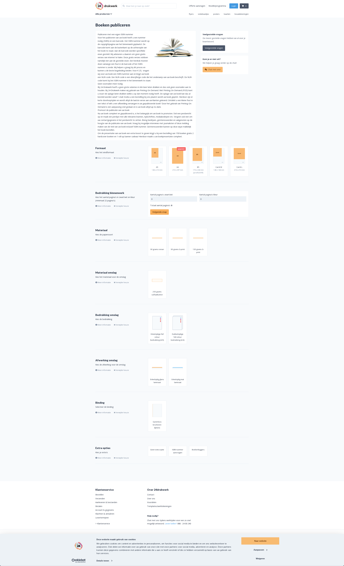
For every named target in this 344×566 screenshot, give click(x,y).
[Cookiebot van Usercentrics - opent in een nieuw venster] (78, 561)
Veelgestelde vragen (214, 48)
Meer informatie (104, 158)
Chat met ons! (214, 69)
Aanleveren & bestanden (106, 502)
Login (234, 6)
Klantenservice (103, 523)
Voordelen (151, 502)
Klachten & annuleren (104, 513)
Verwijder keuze (122, 158)
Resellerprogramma (217, 6)
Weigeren (260, 558)
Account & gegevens (104, 510)
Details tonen (102, 561)
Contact (150, 494)
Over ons (151, 498)
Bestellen (99, 494)
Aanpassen (259, 550)
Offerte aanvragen (197, 6)
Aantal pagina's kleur (208, 194)
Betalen (98, 506)
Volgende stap (159, 212)
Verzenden (100, 498)
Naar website (260, 541)
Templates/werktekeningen (159, 506)
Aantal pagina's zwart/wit (161, 194)
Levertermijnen (102, 517)
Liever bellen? (171, 523)
